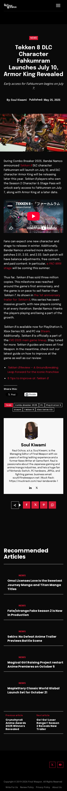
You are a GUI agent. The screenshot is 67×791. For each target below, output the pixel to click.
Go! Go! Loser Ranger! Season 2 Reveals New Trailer (47, 724)
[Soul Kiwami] (33, 431)
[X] (36, 487)
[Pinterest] (43, 505)
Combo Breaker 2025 (26, 405)
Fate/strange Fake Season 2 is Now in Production (34, 613)
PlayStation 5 (53, 405)
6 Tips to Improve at (28, 378)
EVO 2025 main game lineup (27, 340)
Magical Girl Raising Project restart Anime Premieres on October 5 (35, 664)
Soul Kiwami (19, 100)
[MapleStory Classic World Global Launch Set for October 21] (10, 680)
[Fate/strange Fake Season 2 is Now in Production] (10, 603)
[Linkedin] (30, 487)
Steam (45, 331)
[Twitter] (52, 765)
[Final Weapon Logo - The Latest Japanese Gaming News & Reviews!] (10, 6)
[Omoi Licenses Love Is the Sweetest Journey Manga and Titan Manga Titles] (10, 572)
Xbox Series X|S (45, 409)
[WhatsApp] (52, 505)
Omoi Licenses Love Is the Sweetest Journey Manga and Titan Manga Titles (34, 585)
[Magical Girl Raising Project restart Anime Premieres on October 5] (10, 654)
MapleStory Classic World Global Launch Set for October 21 (33, 690)
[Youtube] (60, 765)
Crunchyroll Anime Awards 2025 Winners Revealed (16, 724)
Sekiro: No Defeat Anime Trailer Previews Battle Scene (31, 638)
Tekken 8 (29, 409)
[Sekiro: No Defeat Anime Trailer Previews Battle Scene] (10, 628)
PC (41, 405)
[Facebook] (26, 505)
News (33, 38)
